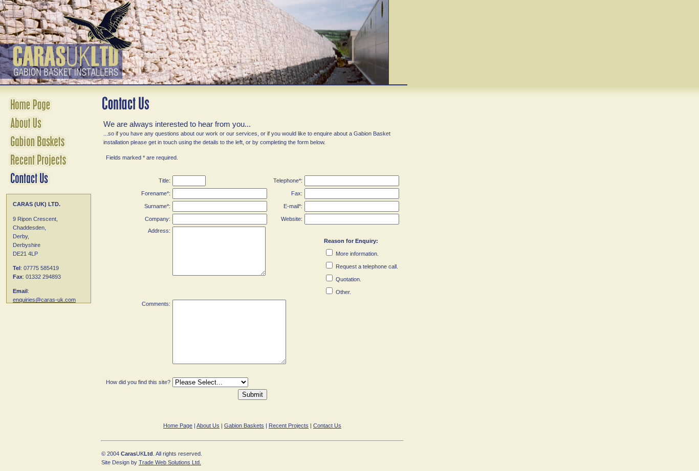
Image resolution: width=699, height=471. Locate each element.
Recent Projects (289, 425)
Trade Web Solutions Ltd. (170, 462)
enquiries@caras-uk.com (44, 300)
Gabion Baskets (244, 425)
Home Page (177, 425)
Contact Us (327, 425)
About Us (208, 425)
